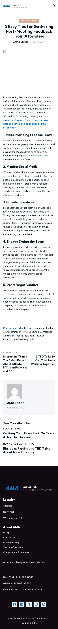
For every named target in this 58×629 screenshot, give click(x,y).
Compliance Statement (17, 552)
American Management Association (24, 562)
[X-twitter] (29, 604)
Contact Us (9, 537)
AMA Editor (15, 403)
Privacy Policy (11, 542)
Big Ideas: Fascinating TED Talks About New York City (26, 450)
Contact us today (13, 328)
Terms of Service (13, 547)
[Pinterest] (43, 604)
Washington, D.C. (13, 518)
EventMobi (35, 155)
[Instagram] (36, 604)
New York (9, 444)
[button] (46, 6)
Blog (6, 532)
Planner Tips (29, 21)
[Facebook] (14, 604)
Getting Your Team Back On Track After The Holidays (28, 435)
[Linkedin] (21, 604)
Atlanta (7, 505)
